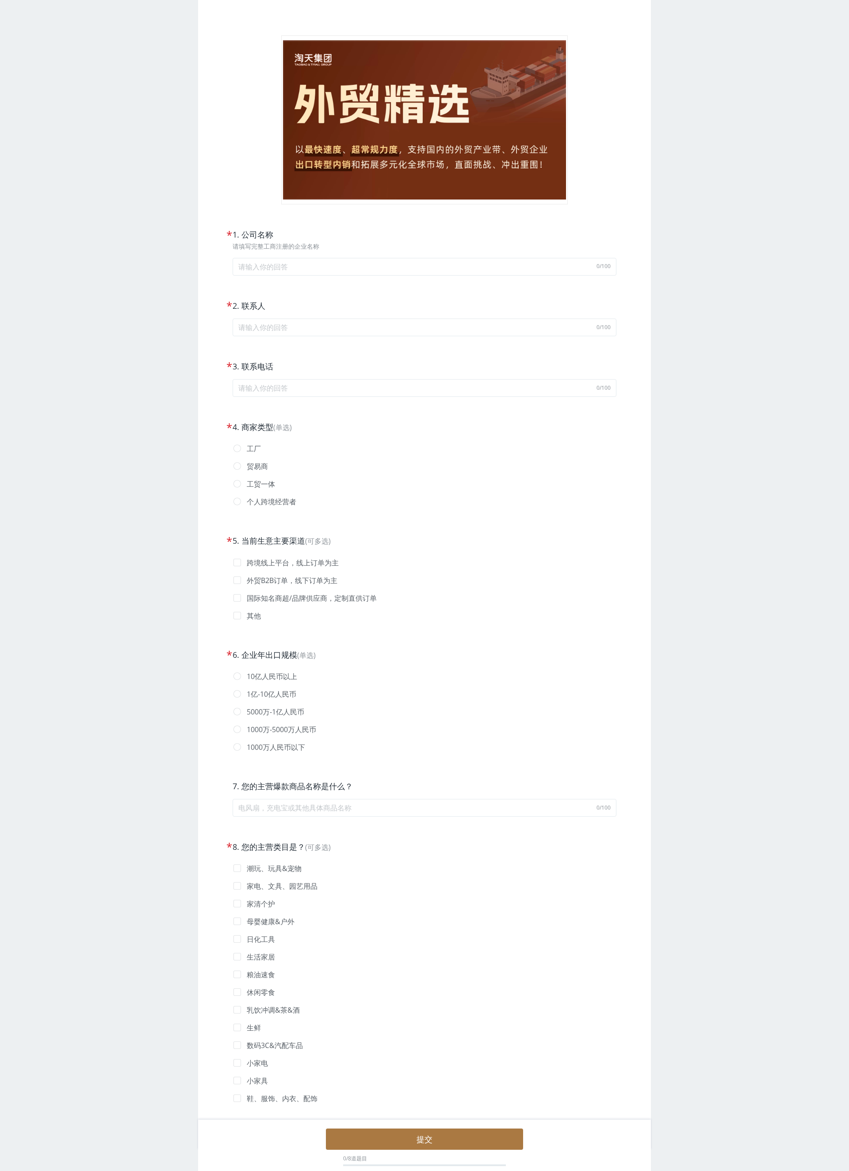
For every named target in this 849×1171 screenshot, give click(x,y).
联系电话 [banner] (257, 366)
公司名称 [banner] (257, 234)
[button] (424, 448)
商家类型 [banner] (257, 427)
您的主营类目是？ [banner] (273, 846)
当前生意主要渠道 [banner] (273, 540)
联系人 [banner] (253, 305)
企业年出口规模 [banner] (269, 654)
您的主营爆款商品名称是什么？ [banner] (297, 786)
